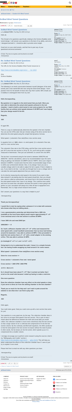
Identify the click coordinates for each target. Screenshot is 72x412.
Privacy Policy (36, 401)
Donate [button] (68, 6)
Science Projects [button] (13, 6)
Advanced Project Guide (26, 383)
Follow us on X (59, 385)
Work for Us (6, 385)
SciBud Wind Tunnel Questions (14, 19)
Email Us (58, 392)
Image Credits (7, 387)
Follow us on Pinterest (61, 389)
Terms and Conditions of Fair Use (47, 400)
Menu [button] (3, 6)
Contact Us (6, 384)
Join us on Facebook (61, 379)
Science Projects (24, 385)
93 (59, 33)
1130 (59, 64)
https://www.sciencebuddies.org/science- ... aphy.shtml (19, 340)
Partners (6, 382)
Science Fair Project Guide (26, 378)
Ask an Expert (23, 387)
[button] (70, 3)
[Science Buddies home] (9, 2)
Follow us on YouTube (61, 382)
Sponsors (6, 380)
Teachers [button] (26, 6)
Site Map (6, 389)
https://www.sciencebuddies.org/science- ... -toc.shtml (19, 70)
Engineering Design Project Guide (27, 381)
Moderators (17, 22)
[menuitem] (12, 9)
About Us (6, 378)
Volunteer (39, 380)
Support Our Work (41, 378)
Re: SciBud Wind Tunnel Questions (15, 61)
